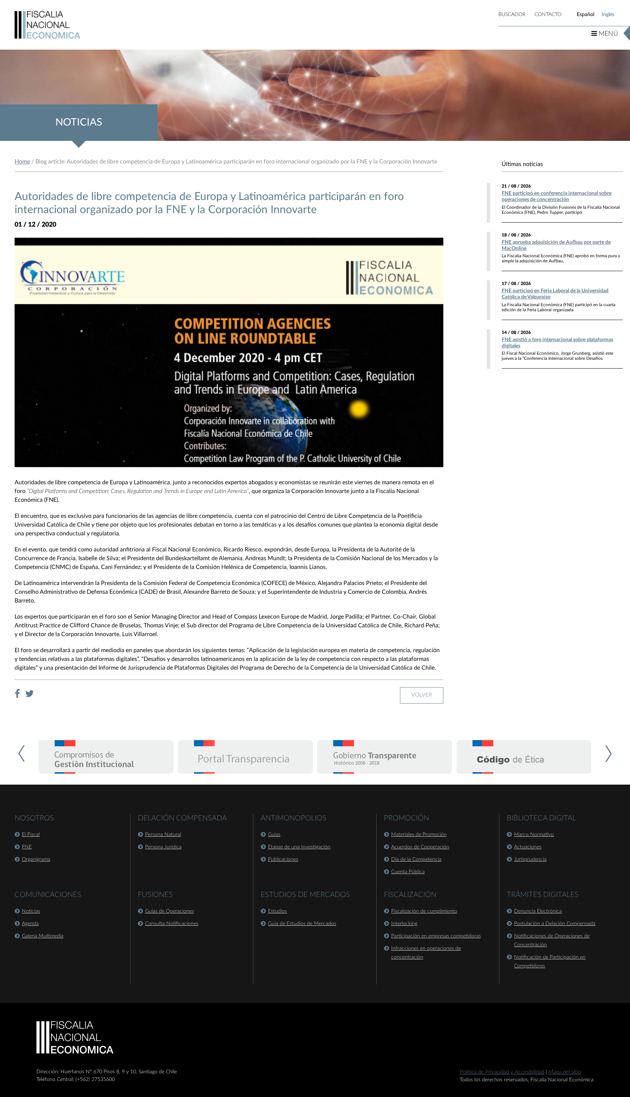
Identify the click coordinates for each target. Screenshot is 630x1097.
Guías (274, 834)
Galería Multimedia (42, 936)
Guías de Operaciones (169, 911)
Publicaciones (283, 859)
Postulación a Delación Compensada (554, 923)
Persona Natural (163, 834)
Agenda (30, 923)
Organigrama (36, 859)
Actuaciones (527, 847)
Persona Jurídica (163, 847)
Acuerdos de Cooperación (420, 847)
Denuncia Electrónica (538, 911)
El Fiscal (31, 834)
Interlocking (404, 923)
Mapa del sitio (564, 1072)
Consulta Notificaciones (171, 923)
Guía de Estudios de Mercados (302, 923)
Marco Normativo (534, 834)
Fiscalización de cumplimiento (424, 911)
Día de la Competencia (416, 859)
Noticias (31, 911)
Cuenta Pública (408, 871)
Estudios (277, 911)
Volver (421, 695)
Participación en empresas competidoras (436, 936)
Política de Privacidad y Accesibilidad (502, 1072)
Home (22, 162)
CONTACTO (547, 14)
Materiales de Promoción (419, 834)
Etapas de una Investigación (299, 847)
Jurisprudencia (530, 859)
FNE (27, 847)
